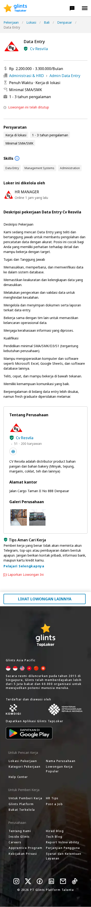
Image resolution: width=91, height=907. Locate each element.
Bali (46, 22)
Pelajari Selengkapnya (24, 566)
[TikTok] (74, 881)
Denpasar (64, 22)
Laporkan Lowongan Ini (26, 574)
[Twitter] (28, 881)
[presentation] (15, 8)
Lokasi (31, 22)
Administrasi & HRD (26, 75)
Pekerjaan (11, 22)
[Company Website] (13, 451)
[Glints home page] (15, 8)
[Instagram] (16, 881)
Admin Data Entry (64, 75)
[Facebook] (39, 881)
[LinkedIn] (51, 881)
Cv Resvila (39, 48)
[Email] (63, 881)
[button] (72, 8)
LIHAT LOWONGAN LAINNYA (44, 599)
